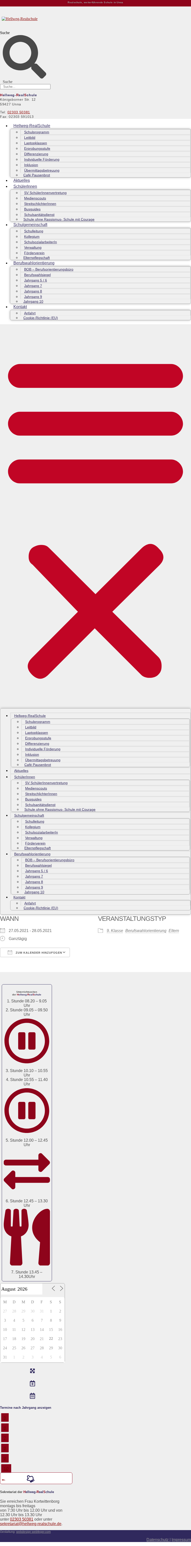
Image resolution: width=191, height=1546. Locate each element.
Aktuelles (21, 180)
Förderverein (34, 253)
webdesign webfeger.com (33, 1532)
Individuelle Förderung (41, 159)
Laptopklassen (35, 143)
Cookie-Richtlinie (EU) (40, 318)
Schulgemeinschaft (30, 225)
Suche (5, 33)
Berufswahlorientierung (33, 263)
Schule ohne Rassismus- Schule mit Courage (59, 219)
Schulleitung (33, 231)
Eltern (174, 931)
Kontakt (20, 307)
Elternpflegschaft (36, 258)
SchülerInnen (25, 186)
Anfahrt (30, 313)
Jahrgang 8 (33, 291)
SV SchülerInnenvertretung (45, 193)
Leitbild (29, 138)
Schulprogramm (36, 132)
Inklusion (31, 165)
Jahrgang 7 (33, 286)
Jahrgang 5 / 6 (35, 280)
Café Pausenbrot (36, 175)
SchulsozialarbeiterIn (40, 242)
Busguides (32, 209)
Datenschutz (158, 1540)
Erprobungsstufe (37, 148)
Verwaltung (33, 247)
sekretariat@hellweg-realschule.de (30, 1524)
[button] (95, 516)
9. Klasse (115, 931)
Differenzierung (36, 154)
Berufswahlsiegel (37, 275)
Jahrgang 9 (33, 297)
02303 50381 (18, 112)
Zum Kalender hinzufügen (38, 952)
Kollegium (32, 236)
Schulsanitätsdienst (39, 215)
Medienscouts (35, 198)
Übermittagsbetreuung (41, 170)
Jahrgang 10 (33, 301)
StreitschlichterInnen (40, 204)
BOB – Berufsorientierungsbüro (48, 269)
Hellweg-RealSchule (31, 126)
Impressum (181, 1540)
